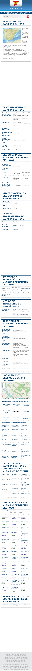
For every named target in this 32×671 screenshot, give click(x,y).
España (15, 221)
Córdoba (23, 488)
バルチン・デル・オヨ (15, 289)
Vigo (12, 493)
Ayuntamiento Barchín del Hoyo (18, 13)
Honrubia (24, 444)
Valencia (23, 474)
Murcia (3, 484)
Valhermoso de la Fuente (25, 434)
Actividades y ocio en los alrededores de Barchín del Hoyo (16, 599)
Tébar (13, 451)
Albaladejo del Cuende (15, 456)
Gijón (22, 493)
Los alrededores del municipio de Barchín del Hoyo (16, 505)
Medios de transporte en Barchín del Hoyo (13, 304)
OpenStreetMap (20, 398)
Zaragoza (14, 478)
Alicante (13, 488)
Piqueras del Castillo (6, 405)
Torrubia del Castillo (5, 456)
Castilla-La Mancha (18, 225)
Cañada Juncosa (4, 451)
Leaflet (8, 398)
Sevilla (3, 479)
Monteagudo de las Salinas (25, 456)
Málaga (23, 478)
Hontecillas (14, 429)
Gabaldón (24, 429)
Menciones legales (9, 664)
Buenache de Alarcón (5, 430)
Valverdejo (26, 411)
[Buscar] (28, 16)
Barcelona (14, 474)
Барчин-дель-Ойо (25, 289)
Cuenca (15, 229)
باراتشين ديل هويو (6, 289)
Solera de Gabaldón (26, 405)
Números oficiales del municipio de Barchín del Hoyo (14, 196)
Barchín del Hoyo (16, 8)
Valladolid (4, 493)
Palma (13, 484)
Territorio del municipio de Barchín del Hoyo (15, 324)
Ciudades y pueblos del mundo (19, 666)
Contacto (6, 666)
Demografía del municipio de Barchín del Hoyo (15, 157)
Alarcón (13, 435)
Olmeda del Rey (6, 444)
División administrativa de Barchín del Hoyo (13, 216)
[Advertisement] (16, 83)
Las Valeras (14, 439)
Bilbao (3, 489)
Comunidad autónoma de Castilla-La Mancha (12, 12)
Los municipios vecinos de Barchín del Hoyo (14, 378)
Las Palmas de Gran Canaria (25, 483)
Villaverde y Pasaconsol (24, 450)
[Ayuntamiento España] (16, 3)
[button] (4, 384)
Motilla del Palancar (14, 444)
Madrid (3, 474)
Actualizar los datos (8, 58)
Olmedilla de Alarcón (6, 418)
